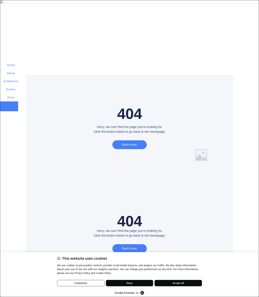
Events (10, 89)
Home (11, 65)
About (11, 73)
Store (10, 97)
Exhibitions (11, 81)
